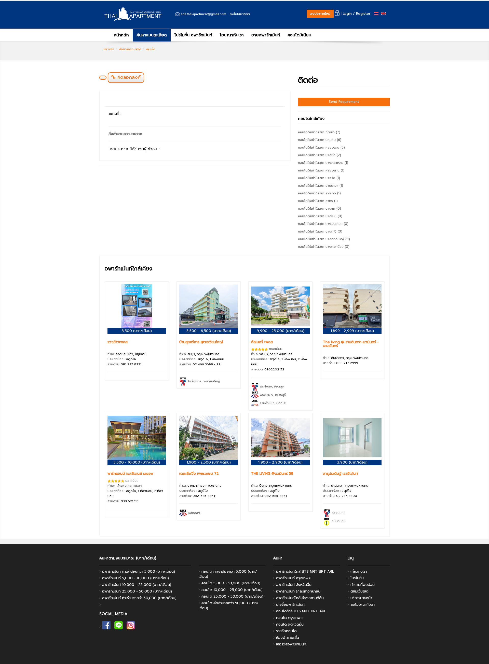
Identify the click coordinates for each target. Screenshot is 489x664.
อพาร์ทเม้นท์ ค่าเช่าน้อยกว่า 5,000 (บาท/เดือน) (138, 571)
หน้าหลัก (120, 35)
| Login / (347, 13)
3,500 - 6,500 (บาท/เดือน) (208, 331)
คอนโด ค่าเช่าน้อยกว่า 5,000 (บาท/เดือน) (228, 574)
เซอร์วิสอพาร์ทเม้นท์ (291, 644)
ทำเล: (126, 354)
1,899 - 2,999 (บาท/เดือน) (352, 331)
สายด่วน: (124, 364)
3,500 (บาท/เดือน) (137, 331)
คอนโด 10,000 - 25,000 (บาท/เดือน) (232, 590)
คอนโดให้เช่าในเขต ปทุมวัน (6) (319, 139)
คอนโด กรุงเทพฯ (289, 617)
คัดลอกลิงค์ (128, 77)
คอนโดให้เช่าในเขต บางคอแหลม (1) (323, 162)
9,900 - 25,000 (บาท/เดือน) (280, 331)
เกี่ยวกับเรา (358, 571)
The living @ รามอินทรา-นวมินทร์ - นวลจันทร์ (351, 344)
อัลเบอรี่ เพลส (262, 342)
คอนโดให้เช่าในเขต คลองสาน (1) (321, 170)
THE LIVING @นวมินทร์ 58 (272, 473)
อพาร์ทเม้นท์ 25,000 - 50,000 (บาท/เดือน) (137, 591)
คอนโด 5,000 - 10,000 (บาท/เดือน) (230, 583)
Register (363, 13)
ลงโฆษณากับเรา (362, 604)
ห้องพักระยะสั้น (287, 637)
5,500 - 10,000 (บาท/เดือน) (137, 462)
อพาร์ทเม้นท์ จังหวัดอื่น (293, 584)
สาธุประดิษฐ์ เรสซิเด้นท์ (340, 473)
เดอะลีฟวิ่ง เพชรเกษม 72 (199, 473)
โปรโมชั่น (357, 578)
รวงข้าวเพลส (117, 342)
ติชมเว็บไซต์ (359, 591)
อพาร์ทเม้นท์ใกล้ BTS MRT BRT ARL (305, 571)
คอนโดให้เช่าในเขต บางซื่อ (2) (319, 155)
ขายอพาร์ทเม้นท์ (265, 35)
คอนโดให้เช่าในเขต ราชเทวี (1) (319, 193)
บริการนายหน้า (361, 598)
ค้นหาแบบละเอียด (152, 35)
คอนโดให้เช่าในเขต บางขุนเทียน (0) (323, 223)
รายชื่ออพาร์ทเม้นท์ (290, 604)
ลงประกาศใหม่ (320, 13)
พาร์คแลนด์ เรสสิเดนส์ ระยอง (130, 473)
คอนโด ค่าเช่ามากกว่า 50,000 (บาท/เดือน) (229, 605)
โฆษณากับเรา (232, 35)
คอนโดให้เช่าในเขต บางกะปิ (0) (320, 231)
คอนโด (150, 49)
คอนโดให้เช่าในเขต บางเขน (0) (320, 216)
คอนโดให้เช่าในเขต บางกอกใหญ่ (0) (324, 239)
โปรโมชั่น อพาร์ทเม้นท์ (193, 35)
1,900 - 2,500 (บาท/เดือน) (209, 462)
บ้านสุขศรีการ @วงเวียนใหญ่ (201, 342)
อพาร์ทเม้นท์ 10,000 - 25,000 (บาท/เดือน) (136, 584)
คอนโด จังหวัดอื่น (290, 624)
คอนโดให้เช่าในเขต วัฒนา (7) (319, 132)
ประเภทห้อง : (121, 359)
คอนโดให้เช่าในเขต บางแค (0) (319, 208)
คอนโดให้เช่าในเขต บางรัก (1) (319, 178)
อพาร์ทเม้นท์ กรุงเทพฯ (293, 578)
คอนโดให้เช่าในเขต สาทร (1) (318, 200)
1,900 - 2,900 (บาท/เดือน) (280, 462)
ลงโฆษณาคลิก (240, 14)
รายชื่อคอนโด (286, 631)
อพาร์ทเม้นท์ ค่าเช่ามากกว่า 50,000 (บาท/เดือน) (139, 598)
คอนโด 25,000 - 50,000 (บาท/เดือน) (232, 596)
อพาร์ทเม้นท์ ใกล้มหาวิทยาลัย (298, 591)
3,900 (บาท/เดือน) (352, 462)
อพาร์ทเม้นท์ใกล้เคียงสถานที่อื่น (300, 598)
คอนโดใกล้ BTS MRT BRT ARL (301, 611)
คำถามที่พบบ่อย (362, 584)
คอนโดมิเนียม (299, 35)
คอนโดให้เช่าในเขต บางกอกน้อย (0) (323, 246)
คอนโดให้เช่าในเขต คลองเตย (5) (321, 147)
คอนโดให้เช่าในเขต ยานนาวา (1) (320, 185)
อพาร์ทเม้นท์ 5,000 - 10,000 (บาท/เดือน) (135, 578)
